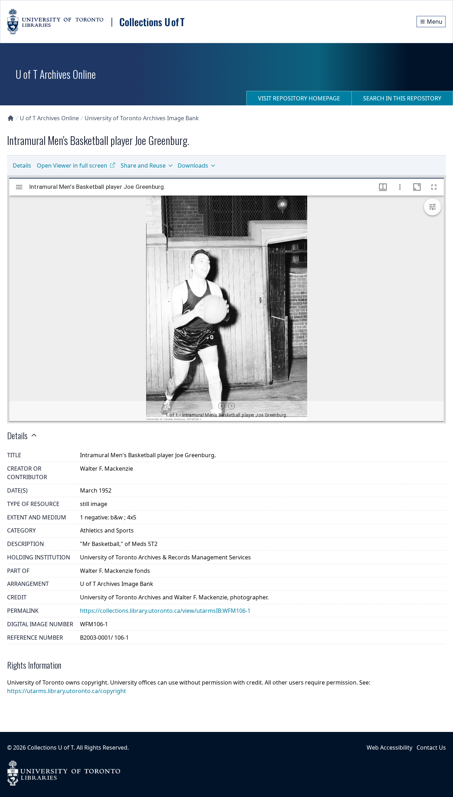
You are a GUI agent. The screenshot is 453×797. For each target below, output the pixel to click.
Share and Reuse (143, 165)
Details (22, 165)
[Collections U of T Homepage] (10, 118)
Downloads (193, 165)
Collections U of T (50, 747)
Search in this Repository (402, 98)
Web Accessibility (389, 747)
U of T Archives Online (49, 118)
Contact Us (431, 747)
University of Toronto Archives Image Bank (142, 118)
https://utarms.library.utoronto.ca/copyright (66, 691)
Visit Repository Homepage (299, 98)
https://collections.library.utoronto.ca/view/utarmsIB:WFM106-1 (165, 611)
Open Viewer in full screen (72, 165)
